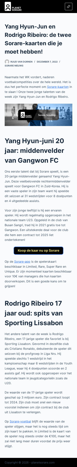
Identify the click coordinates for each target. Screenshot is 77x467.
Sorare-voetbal (20, 421)
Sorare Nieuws (14, 65)
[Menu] (68, 6)
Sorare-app (22, 261)
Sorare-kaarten (58, 87)
